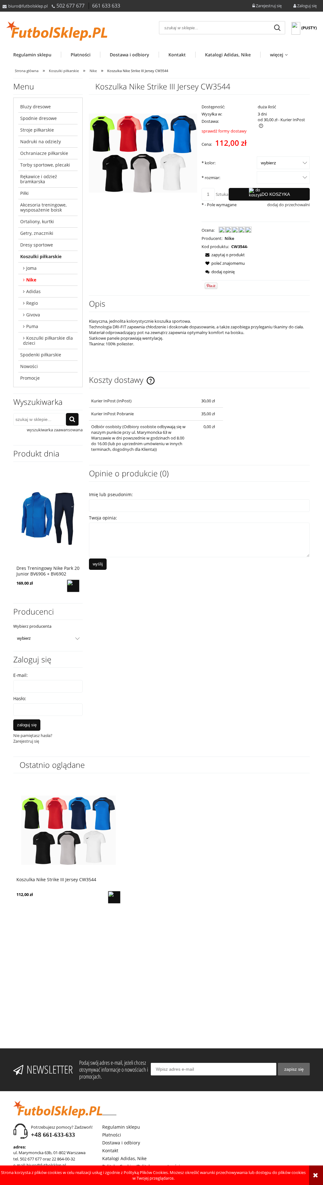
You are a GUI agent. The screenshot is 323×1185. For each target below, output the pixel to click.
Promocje (30, 378)
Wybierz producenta (32, 626)
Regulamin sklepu (121, 1127)
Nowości (29, 366)
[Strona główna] (56, 31)
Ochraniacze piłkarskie (44, 153)
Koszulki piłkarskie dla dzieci (48, 340)
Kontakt (110, 1151)
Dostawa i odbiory (121, 1143)
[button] (223, 255)
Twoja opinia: (103, 518)
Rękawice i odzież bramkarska (38, 178)
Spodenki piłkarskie (40, 355)
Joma (31, 268)
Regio (32, 303)
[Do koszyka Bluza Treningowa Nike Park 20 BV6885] (73, 586)
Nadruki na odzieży (40, 142)
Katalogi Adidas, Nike (124, 1158)
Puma (32, 326)
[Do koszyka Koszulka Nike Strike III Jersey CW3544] (114, 897)
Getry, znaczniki (36, 233)
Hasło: (19, 698)
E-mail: (20, 675)
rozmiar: (211, 177)
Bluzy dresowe (35, 107)
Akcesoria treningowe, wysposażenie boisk (43, 207)
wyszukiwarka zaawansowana (55, 430)
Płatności (111, 1135)
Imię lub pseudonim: (111, 494)
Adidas (33, 291)
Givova (33, 315)
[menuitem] (37, 54)
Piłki (24, 193)
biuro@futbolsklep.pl (28, 6)
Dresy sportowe (36, 245)
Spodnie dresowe (38, 118)
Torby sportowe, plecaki (45, 165)
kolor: (208, 163)
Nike (31, 280)
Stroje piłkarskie (37, 130)
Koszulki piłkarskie (41, 256)
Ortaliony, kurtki (37, 221)
